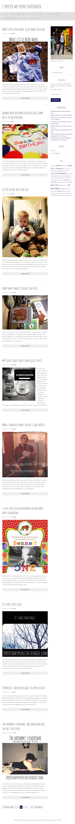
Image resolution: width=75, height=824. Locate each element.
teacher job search (67, 191)
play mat (65, 188)
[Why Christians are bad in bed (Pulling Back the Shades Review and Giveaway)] (62, 136)
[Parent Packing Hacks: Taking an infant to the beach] (62, 128)
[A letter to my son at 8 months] (58, 121)
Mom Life (54, 185)
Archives (53, 150)
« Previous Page (8, 807)
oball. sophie (65, 185)
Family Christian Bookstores (56, 176)
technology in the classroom (55, 193)
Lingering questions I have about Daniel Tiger (61, 115)
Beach (55, 168)
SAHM (62, 191)
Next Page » (38, 807)
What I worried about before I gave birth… (24, 424)
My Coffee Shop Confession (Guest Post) (22, 360)
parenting (62, 188)
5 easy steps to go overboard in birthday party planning (22, 510)
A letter (58, 165)
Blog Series (64, 168)
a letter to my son (64, 165)
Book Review (68, 168)
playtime (69, 188)
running (59, 191)
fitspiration (57, 177)
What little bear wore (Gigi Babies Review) (23, 29)
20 (32, 807)
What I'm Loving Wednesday (66, 195)
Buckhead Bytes (54, 170)
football (58, 180)
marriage (70, 182)
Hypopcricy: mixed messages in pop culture (23, 687)
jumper (62, 182)
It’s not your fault (12, 604)
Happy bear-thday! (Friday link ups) (20, 288)
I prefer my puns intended (21, 6)
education (53, 173)
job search (58, 182)
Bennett (59, 168)
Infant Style (54, 182)
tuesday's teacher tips (64, 193)
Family (63, 173)
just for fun (66, 182)
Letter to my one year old (15, 189)
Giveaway (66, 180)
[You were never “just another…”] (59, 117)
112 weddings (53, 165)
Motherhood (60, 185)
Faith (58, 173)
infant (70, 180)
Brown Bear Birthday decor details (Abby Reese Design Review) (22, 115)
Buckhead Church (61, 170)
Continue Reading (25, 98)
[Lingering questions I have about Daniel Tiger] (62, 113)
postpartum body (53, 191)
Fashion (63, 176)
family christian (69, 173)
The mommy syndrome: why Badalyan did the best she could (23, 726)
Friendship (61, 180)
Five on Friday (53, 180)
